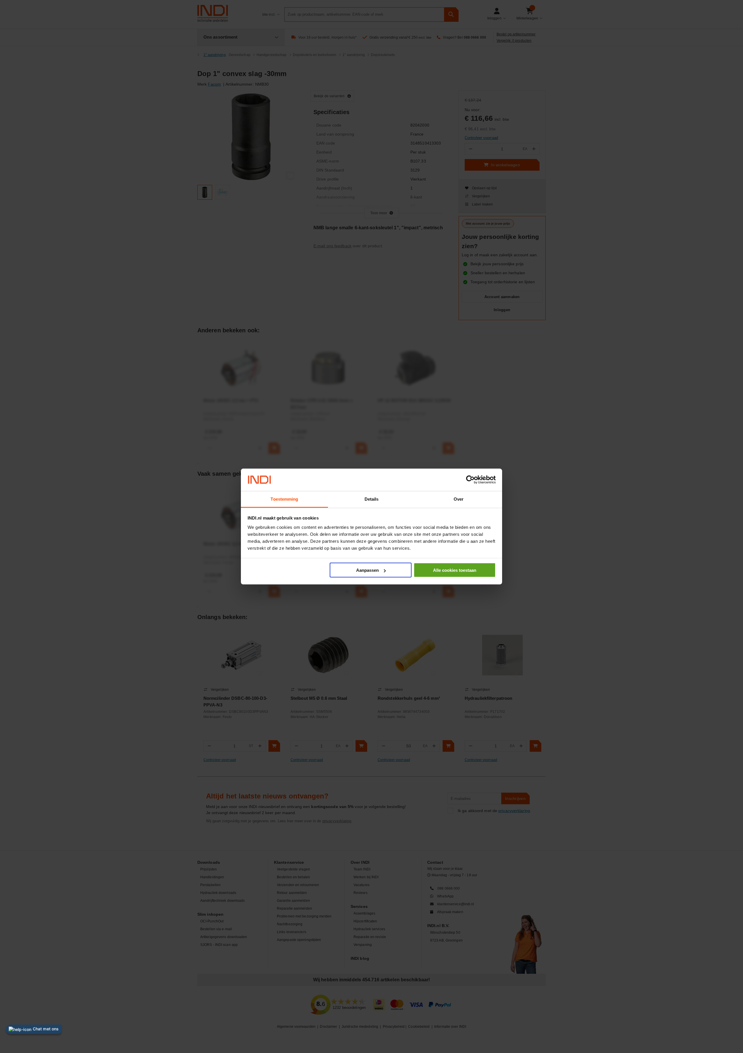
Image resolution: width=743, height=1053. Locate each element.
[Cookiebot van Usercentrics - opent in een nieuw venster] (470, 479)
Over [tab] (459, 498)
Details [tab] (372, 498)
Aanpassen (367, 570)
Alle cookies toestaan (454, 570)
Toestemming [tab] (284, 498)
